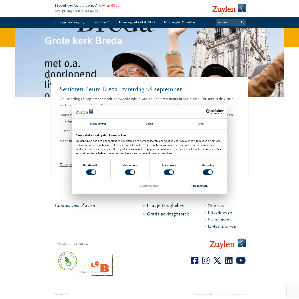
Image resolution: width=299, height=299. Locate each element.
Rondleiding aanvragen (223, 226)
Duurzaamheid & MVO (138, 22)
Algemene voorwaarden (203, 294)
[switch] (130, 172)
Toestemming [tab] (97, 123)
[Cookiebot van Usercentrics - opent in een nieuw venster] (208, 111)
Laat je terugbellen (165, 205)
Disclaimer (221, 294)
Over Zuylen (102, 22)
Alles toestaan (199, 185)
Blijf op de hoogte (220, 212)
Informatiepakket (219, 219)
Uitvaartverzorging (69, 22)
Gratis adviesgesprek (168, 214)
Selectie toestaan (149, 185)
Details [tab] (149, 123)
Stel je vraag (216, 205)
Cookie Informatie (238, 294)
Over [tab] (201, 123)
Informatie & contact (180, 22)
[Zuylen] (229, 8)
